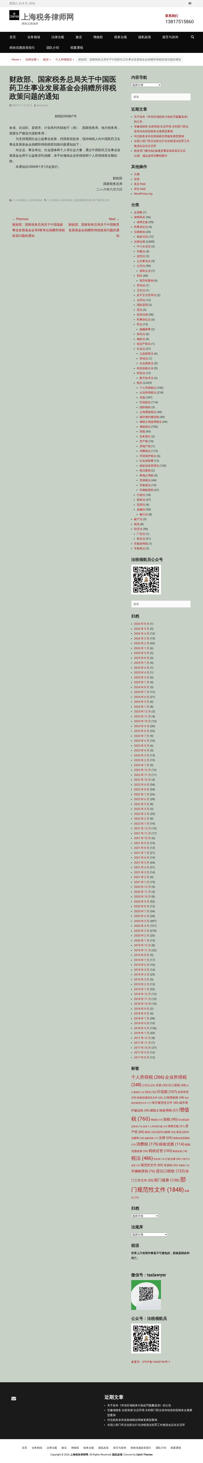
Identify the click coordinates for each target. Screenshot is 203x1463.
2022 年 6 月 (141, 799)
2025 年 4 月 (141, 672)
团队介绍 (52, 48)
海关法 (141, 334)
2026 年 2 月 (141, 643)
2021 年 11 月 (142, 833)
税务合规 (120, 37)
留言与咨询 (170, 37)
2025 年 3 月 (141, 677)
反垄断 (138, 212)
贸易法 (141, 504)
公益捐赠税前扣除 (82, 200)
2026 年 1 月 (141, 648)
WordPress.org (143, 193)
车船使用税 (141, 543)
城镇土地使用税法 (151, 421)
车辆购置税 (146, 490)
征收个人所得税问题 (155, 1126)
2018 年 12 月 (142, 994)
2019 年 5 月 (141, 969)
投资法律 (142, 314)
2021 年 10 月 (142, 838)
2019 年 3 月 (141, 979)
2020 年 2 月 (141, 935)
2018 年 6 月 (141, 1023)
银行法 (144, 514)
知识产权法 (144, 343)
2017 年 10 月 (142, 1047)
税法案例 (145, 470)
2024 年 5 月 (141, 701)
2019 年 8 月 (141, 955)
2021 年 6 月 (141, 857)
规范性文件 (152, 1165)
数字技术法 (146, 378)
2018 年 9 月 (141, 1008)
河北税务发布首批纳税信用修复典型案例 (159, 136)
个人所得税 (53, 200)
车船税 (184, 1165)
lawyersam (42, 105)
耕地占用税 (146, 475)
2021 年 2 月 (141, 877)
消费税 (147, 1144)
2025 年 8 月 (141, 658)
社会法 (141, 348)
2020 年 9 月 (141, 901)
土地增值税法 (148, 412)
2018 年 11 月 (142, 999)
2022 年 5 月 (141, 804)
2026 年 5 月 (141, 628)
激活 (79, 37)
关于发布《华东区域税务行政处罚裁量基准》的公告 (139, 1405)
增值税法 (145, 426)
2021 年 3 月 (141, 872)
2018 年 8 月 (141, 1013)
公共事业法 (144, 261)
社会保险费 (146, 460)
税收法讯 (142, 236)
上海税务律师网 (47, 16)
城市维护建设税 (149, 417)
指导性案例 (146, 280)
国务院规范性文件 (150, 1097)
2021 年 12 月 (142, 828)
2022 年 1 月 (141, 823)
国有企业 (145, 270)
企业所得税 (66, 200)
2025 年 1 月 (141, 682)
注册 (137, 174)
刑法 (139, 275)
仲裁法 (141, 251)
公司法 (141, 265)
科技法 (141, 373)
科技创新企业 (145, 368)
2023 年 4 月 (141, 750)
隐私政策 (144, 37)
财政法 (141, 499)
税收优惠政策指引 (22, 48)
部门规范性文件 (101, 200)
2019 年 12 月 (142, 945)
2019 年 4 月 (141, 974)
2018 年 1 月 (141, 1033)
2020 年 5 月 (141, 921)
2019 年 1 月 (141, 989)
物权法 (141, 339)
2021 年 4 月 (141, 867)
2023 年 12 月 (142, 711)
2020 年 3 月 (141, 930)
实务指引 (145, 436)
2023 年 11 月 (142, 716)
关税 (142, 397)
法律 (165, 1138)
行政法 (141, 494)
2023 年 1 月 (141, 765)
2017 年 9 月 (141, 1052)
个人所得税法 (64, 59)
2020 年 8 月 (141, 906)
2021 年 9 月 (141, 843)
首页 (13, 37)
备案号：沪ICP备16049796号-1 (150, 1361)
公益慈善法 (146, 353)
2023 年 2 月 (141, 760)
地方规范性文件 (165, 1103)
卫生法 (141, 290)
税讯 (137, 524)
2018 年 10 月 (142, 1003)
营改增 (159, 1159)
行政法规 (173, 1158)
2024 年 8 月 (141, 687)
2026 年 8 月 (141, 623)
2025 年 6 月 (141, 667)
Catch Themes (144, 1454)
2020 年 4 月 (141, 925)
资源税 (171, 1165)
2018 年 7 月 (141, 1018)
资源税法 (145, 480)
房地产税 (145, 446)
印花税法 (145, 402)
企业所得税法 (35, 200)
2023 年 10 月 (142, 721)
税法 (47, 59)
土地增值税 (173, 1097)
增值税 (98, 37)
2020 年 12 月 (142, 886)
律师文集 (142, 222)
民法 (139, 324)
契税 (142, 431)
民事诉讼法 (141, 226)
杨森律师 (151, 1138)
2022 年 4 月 (141, 808)
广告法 (141, 533)
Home (16, 59)
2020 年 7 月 (141, 911)
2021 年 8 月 (141, 847)
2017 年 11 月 (142, 1042)
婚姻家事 (145, 329)
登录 (137, 179)
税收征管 (160, 1151)
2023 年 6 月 (141, 740)
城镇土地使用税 (164, 1110)
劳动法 (141, 285)
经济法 (138, 528)
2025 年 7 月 (141, 662)
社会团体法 (146, 363)
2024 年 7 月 (141, 692)
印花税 (167, 1092)
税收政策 (180, 1151)
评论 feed (140, 188)
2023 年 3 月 (141, 755)
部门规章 (167, 1180)
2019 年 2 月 (141, 984)
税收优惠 (171, 1144)
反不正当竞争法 (146, 295)
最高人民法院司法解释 (160, 1132)
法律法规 (57, 37)
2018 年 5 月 (141, 1028)
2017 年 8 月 (141, 1057)
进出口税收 (170, 1171)
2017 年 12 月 (142, 1037)
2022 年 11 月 (142, 774)
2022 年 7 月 (141, 794)
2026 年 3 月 (141, 638)
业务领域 (33, 37)
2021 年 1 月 (141, 882)
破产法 (138, 519)
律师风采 (139, 217)
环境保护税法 (148, 456)
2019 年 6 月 (141, 964)
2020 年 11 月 (142, 891)
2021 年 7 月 (141, 852)
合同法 (141, 300)
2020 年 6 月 (141, 916)
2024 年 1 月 (141, 706)
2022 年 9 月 (141, 784)
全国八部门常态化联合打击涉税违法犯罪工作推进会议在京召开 (146, 1424)
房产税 (144, 441)
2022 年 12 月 (142, 769)
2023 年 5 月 (141, 745)
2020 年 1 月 (141, 940)
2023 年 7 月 (141, 735)
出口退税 (177, 1085)
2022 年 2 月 (141, 818)
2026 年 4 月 (141, 633)
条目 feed (140, 184)
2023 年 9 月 (141, 726)
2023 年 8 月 (141, 730)
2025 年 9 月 (141, 653)
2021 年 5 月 (141, 862)
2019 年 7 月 (141, 960)
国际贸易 (142, 304)
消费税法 (145, 451)
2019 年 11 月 (142, 950)
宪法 (139, 309)
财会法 (141, 538)
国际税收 (145, 407)
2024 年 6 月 (141, 696)
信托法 (141, 256)
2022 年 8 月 (141, 789)
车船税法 (145, 485)
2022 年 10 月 (142, 779)
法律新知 (139, 231)
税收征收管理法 (149, 465)
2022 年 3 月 (141, 813)
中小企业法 (144, 246)
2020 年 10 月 (142, 896)
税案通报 (76, 48)
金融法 (141, 509)
